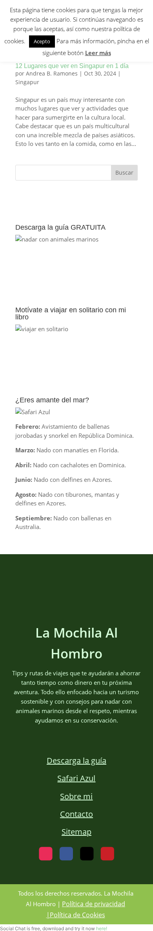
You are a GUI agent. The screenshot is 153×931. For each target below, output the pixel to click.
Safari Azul (76, 778)
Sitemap (76, 831)
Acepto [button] (42, 41)
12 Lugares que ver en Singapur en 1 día (72, 66)
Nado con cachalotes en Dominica (78, 465)
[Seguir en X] (86, 854)
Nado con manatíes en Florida (76, 450)
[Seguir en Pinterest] (107, 854)
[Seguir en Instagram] (45, 854)
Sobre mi (76, 796)
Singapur (27, 82)
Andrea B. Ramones (52, 73)
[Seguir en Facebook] (66, 854)
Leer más (98, 53)
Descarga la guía (76, 760)
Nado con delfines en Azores (72, 479)
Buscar (124, 172)
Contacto (76, 814)
